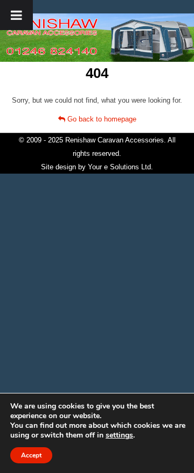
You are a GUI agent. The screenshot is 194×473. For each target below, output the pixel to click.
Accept (31, 455)
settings (119, 435)
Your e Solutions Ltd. (120, 167)
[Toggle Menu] (16, 15)
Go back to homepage (100, 119)
